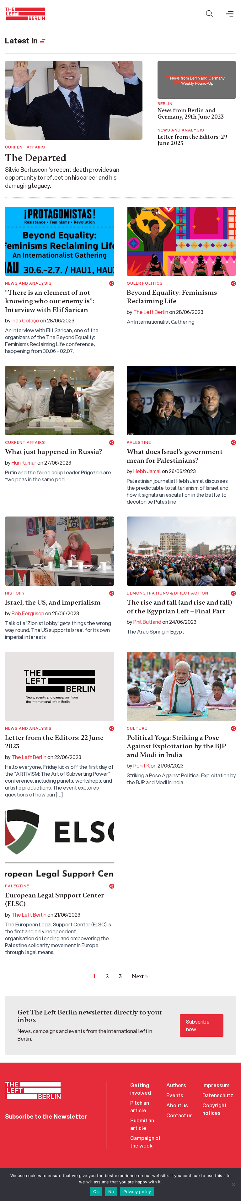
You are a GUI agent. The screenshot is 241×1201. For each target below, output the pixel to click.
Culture (137, 728)
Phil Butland (147, 621)
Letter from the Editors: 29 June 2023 (192, 140)
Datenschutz (217, 1095)
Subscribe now (198, 1025)
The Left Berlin (150, 312)
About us (177, 1105)
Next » (140, 976)
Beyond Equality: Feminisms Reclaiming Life (172, 296)
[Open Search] (209, 14)
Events (174, 1095)
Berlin (165, 103)
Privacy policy (137, 1191)
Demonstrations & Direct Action (167, 593)
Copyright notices (214, 1109)
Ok (96, 1191)
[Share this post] (111, 283)
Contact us (179, 1115)
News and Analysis (181, 130)
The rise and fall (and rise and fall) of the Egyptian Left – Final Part (179, 606)
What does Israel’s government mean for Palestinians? (175, 456)
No (111, 1191)
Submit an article (142, 1124)
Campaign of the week (145, 1141)
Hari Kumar (24, 462)
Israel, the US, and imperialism (53, 602)
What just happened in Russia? (53, 452)
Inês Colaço (25, 320)
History (15, 593)
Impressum (215, 1085)
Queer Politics (145, 283)
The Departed (36, 158)
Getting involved (140, 1088)
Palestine (139, 442)
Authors (176, 1085)
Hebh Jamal (147, 471)
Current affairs (25, 147)
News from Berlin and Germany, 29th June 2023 (191, 113)
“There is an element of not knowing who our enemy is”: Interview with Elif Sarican (49, 301)
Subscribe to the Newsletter (46, 1116)
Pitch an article (139, 1106)
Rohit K (141, 765)
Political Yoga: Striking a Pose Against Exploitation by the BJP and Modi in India (176, 746)
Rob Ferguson (28, 613)
